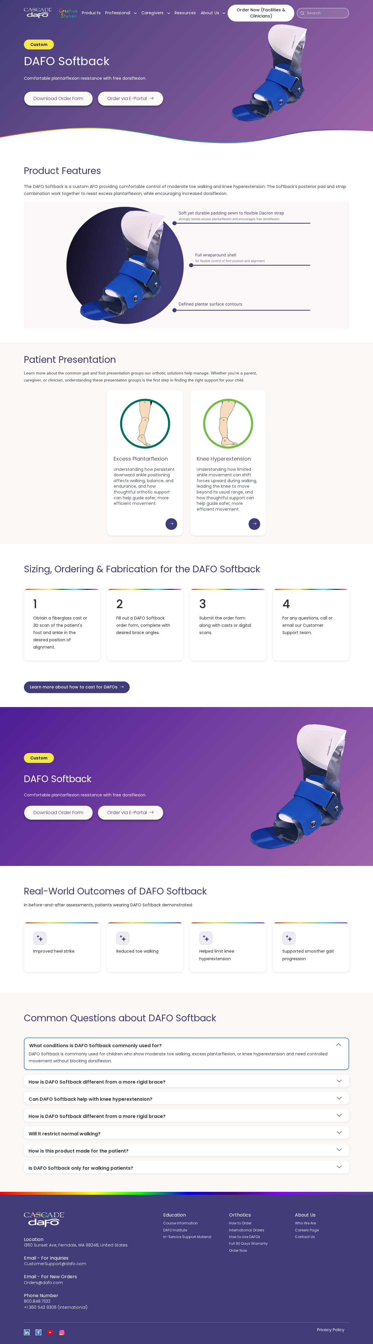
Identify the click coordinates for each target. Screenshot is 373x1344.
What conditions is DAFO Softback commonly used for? (95, 1045)
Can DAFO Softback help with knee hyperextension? (90, 1099)
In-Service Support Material (187, 1236)
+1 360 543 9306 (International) (55, 1307)
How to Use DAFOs (244, 1236)
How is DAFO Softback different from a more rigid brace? (97, 1082)
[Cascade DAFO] (38, 13)
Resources (185, 13)
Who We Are (305, 1223)
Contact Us (305, 1236)
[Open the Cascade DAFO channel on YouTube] (50, 1332)
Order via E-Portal (127, 98)
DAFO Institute (175, 1230)
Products (91, 13)
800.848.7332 (37, 1301)
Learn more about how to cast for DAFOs (73, 687)
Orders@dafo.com (43, 1283)
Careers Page (307, 1230)
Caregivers (156, 13)
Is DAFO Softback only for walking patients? (81, 1168)
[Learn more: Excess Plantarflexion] (171, 524)
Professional (122, 13)
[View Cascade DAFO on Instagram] (62, 1332)
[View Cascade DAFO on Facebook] (38, 1332)
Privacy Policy (330, 1330)
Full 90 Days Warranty (248, 1243)
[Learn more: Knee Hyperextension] (254, 524)
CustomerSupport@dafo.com (55, 1264)
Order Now (238, 1250)
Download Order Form (58, 98)
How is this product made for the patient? (79, 1151)
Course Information (180, 1223)
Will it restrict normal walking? (65, 1133)
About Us (214, 13)
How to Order (240, 1223)
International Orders (246, 1230)
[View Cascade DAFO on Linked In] (27, 1332)
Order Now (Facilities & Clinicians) (261, 13)
